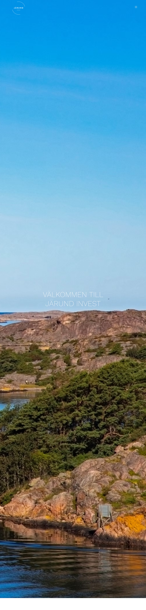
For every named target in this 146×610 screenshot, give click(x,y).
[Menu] (136, 7)
